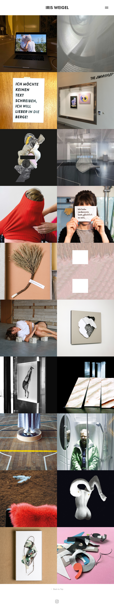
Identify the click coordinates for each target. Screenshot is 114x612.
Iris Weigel (57, 7)
